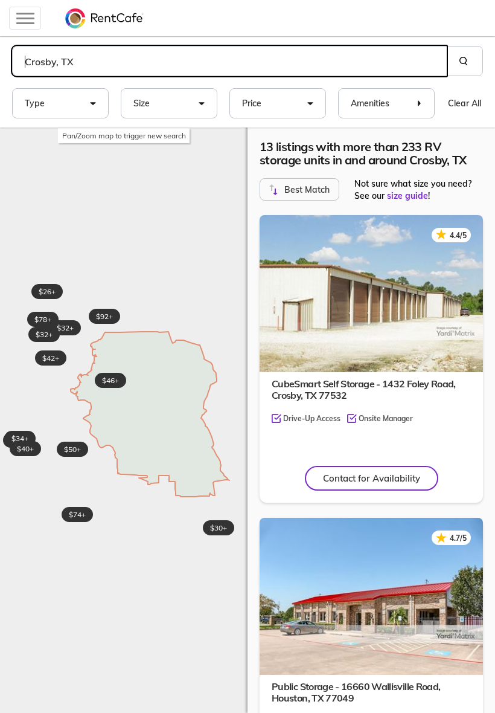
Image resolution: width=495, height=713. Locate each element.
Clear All (464, 103)
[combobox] (229, 61)
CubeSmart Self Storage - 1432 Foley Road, (364, 389)
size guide (407, 195)
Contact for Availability (371, 478)
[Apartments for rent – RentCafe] (104, 18)
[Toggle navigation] (25, 18)
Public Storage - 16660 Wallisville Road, (356, 692)
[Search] (465, 61)
